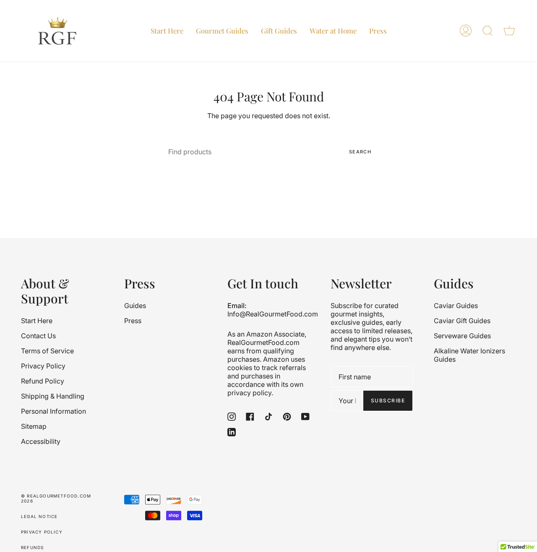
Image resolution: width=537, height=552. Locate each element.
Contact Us (38, 336)
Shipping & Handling (52, 396)
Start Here (36, 320)
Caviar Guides (456, 305)
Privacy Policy (43, 366)
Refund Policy (42, 381)
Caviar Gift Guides (462, 320)
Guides (135, 305)
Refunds (32, 547)
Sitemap (34, 426)
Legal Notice (39, 516)
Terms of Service (47, 351)
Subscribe (388, 400)
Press (132, 320)
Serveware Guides (462, 336)
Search (360, 152)
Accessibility (40, 441)
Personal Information (53, 411)
